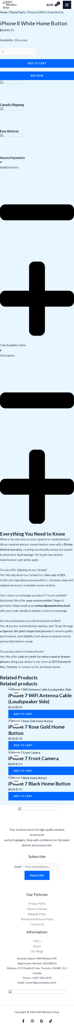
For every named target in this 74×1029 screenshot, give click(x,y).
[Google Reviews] (41, 1021)
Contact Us (37, 924)
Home (3, 12)
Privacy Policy (37, 903)
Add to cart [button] (23, 713)
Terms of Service (37, 909)
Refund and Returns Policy (37, 919)
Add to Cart (37, 63)
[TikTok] (50, 1021)
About (37, 946)
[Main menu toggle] (67, 5)
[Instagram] (32, 1021)
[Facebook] (23, 1021)
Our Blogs (37, 951)
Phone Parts (17, 12)
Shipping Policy (37, 914)
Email (18, 866)
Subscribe (37, 875)
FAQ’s (37, 941)
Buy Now (37, 75)
